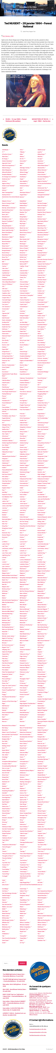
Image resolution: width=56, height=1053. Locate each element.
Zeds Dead (5, 940)
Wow (4, 931)
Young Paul (41, 936)
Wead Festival (6, 913)
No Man (40, 643)
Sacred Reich (42, 750)
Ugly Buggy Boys (25, 882)
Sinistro (22, 777)
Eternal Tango (24, 369)
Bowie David (24, 255)
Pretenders (41, 690)
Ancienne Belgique (44, 176)
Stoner (4, 815)
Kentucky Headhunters (27, 519)
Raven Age (23, 710)
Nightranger (24, 638)
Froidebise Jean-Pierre (9, 416)
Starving (40, 804)
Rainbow (41, 703)
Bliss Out (41, 237)
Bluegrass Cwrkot (43, 239)
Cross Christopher (43, 306)
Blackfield (5, 234)
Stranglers (23, 817)
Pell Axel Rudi (6, 667)
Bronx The (23, 259)
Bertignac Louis (7, 219)
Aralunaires (24, 183)
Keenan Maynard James (45, 517)
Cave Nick (41, 273)
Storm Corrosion (43, 815)
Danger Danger (25, 315)
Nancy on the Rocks (8, 629)
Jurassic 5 (5, 510)
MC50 (40, 586)
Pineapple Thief (25, 678)
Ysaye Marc (24, 938)
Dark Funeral (6, 318)
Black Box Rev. (42, 225)
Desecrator (5, 333)
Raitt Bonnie (6, 705)
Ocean (22, 647)
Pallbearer (23, 658)
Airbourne (41, 163)
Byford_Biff (23, 264)
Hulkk (22, 488)
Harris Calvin (6, 461)
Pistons (22, 681)
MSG (40, 622)
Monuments (24, 613)
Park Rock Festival (7, 663)
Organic (40, 652)
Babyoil (40, 201)
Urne (39, 888)
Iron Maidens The (7, 496)
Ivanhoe (22, 496)
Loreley (40, 559)
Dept (39, 331)
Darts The (41, 318)
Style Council (42, 822)
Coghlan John (6, 293)
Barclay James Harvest (9, 207)
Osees (40, 654)
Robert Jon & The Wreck (9, 732)
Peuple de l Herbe (7, 674)
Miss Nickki (23, 604)
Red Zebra (5, 714)
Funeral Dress (6, 420)
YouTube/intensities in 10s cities (37, 1035)
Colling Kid (41, 293)
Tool (21, 858)
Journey (5, 508)
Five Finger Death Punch (9, 391)
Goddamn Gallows (7, 440)
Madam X (5, 571)
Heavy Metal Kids (7, 470)
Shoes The (41, 770)
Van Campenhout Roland (45, 891)
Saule (40, 754)
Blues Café (23, 241)
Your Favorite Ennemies (9, 938)
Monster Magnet (43, 609)
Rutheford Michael (43, 748)
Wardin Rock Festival (44, 906)
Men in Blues (42, 593)
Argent (4, 188)
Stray (22, 820)
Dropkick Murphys (25, 356)
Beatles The (24, 212)
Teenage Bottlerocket (27, 842)
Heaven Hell (24, 467)
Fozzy (4, 405)
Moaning (23, 607)
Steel (40, 806)
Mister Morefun (42, 604)
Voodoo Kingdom (25, 904)
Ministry (23, 602)
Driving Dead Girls (8, 356)
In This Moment (25, 492)
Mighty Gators (24, 600)
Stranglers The (42, 817)
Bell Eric (22, 214)
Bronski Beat (6, 259)
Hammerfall (24, 456)
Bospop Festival (43, 252)
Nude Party (41, 645)
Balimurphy (6, 205)
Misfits (4, 604)
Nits (21, 643)
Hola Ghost (5, 479)
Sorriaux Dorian (25, 795)
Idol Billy (5, 492)
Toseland (41, 858)
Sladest (4, 786)
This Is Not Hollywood (26, 853)
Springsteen (24, 802)
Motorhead (41, 620)
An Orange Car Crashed (9, 176)
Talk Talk (41, 835)
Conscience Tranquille (27, 295)
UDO (39, 880)
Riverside (5, 730)
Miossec (40, 602)
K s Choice (41, 510)
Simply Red (5, 777)
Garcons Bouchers (43, 427)
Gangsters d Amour (26, 427)
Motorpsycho (6, 622)
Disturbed (41, 340)
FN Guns (40, 396)
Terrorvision (24, 847)
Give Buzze (23, 436)
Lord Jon (41, 557)
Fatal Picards (6, 382)
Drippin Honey (42, 354)
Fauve (40, 382)
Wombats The (24, 929)
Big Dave (5, 223)
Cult (21, 309)
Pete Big (40, 669)
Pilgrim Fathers (42, 676)
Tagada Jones (42, 833)
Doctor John (6, 345)
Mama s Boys (42, 573)
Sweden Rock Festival (27, 831)
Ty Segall (5, 876)
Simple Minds (42, 775)
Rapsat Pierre (42, 708)
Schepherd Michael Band (10, 761)
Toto (4, 860)
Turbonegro (24, 871)
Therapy (23, 851)
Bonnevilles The (43, 248)
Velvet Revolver (43, 895)
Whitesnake (6, 918)
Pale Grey (5, 658)
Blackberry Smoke (43, 232)
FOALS (4, 398)
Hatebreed (5, 463)
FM (21, 396)
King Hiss (5, 526)
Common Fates (7, 295)
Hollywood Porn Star (26, 479)
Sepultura (23, 766)
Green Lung (23, 447)
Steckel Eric (24, 806)
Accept (40, 158)
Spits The (41, 799)
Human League (42, 488)
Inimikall (40, 492)
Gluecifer (23, 438)
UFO (4, 882)
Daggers (41, 313)
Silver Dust (5, 775)
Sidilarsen (23, 772)
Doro (21, 349)
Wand (22, 906)
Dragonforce (6, 351)
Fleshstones (24, 394)
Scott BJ (40, 763)
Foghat (40, 398)
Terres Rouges (6, 847)
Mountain (23, 622)
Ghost (40, 431)
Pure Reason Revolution (9, 696)
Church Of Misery (7, 284)
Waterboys (23, 909)
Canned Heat (24, 270)
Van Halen (23, 893)
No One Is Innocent (8, 645)
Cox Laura (5, 304)
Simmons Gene (25, 775)
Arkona (4, 190)
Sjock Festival (42, 779)
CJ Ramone (41, 284)
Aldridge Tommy (25, 167)
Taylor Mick (6, 840)
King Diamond (42, 523)
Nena (39, 631)
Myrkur (22, 627)
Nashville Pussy (43, 629)
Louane (4, 562)
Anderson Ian (6, 179)
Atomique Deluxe (25, 192)
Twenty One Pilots (25, 874)
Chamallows (24, 275)
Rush (4, 748)
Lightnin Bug (42, 553)
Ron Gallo (5, 741)
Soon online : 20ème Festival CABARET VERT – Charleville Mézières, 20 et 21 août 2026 (14, 1003)
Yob (3, 936)
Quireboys (23, 701)
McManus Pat (42, 589)
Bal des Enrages (43, 203)
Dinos (4, 338)
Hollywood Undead (44, 479)
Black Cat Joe (24, 228)
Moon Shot (41, 613)
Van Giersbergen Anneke (9, 893)
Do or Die (5, 342)
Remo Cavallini (42, 719)
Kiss (4, 530)
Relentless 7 (6, 719)
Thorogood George (44, 853)
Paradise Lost (42, 661)
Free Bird (41, 409)
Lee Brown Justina (8, 548)
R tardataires (42, 701)
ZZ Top (22, 942)
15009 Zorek (42, 149)
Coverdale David (43, 302)
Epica (22, 367)
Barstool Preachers (8, 210)
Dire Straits (5, 340)
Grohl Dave (41, 447)
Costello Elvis (6, 302)
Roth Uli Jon (41, 743)
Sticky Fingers (42, 811)
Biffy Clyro (23, 221)
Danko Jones (42, 315)
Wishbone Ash (7, 927)
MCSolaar (5, 591)
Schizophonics (24, 761)
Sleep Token (6, 788)
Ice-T (22, 490)
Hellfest (40, 470)
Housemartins (42, 485)
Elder (22, 363)
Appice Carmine (43, 181)
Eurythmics (23, 371)
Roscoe (40, 741)
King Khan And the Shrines (28, 526)
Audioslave (41, 192)
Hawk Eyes (23, 463)
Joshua (40, 505)
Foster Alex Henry (43, 403)
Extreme (5, 378)
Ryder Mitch (6, 750)
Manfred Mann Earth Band (10, 575)
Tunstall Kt (5, 871)
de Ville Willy (24, 322)
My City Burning (43, 625)
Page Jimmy (24, 656)
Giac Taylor (6, 434)
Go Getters (41, 438)
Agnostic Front (7, 163)
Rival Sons (41, 728)
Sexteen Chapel (43, 766)
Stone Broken (6, 813)
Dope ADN (5, 349)
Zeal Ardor (41, 938)
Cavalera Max (24, 273)
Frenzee (22, 413)
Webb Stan (23, 913)
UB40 (22, 880)
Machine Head (42, 568)
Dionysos (41, 338)
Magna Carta (6, 573)
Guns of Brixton (42, 449)
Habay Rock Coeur (7, 452)
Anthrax (5, 181)
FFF (39, 385)
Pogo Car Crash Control (9, 685)
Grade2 (22, 445)
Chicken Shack (42, 279)
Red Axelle (41, 712)
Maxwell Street (24, 584)
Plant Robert (42, 683)
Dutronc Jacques (43, 358)
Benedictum (6, 216)
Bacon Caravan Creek (8, 203)
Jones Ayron (24, 503)
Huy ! (4, 490)
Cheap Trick (41, 277)
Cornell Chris (42, 297)
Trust (40, 869)
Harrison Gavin (24, 461)
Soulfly (40, 795)
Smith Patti (23, 790)
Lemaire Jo (23, 550)
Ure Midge (5, 888)
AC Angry (5, 158)
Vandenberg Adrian (44, 893)
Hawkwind (41, 463)
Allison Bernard (42, 170)
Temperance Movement (9, 844)
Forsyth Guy (24, 403)
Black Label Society (8, 230)
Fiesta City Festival (8, 389)
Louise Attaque (25, 562)
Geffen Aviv (6, 429)
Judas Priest (26, 31)
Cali (21, 268)
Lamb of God (6, 544)
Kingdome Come (7, 528)
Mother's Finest (43, 618)
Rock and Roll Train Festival (10, 734)
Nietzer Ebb (41, 636)
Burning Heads (24, 261)
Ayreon (22, 197)
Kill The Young (24, 521)
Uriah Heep (24, 888)
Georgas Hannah (7, 431)
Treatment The (24, 865)
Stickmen (23, 811)
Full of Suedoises (25, 418)
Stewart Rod (6, 811)
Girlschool (5, 436)
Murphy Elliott (6, 625)
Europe (40, 369)
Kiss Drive (23, 530)
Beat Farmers (6, 212)
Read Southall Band (8, 712)
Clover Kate (23, 288)
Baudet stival (42, 210)
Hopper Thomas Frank (44, 483)
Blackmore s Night (8, 237)
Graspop (41, 445)
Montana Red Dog (7, 613)
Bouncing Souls (7, 255)
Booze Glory (6, 252)
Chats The (23, 277)
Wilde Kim (23, 920)
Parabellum (23, 661)
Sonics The (23, 793)
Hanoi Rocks (24, 458)
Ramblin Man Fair (25, 705)
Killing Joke (41, 521)
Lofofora (23, 557)
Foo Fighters (24, 400)
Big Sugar (23, 223)
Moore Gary (41, 616)
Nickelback (23, 636)
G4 (3, 422)
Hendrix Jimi (42, 472)
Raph (22, 708)
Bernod (40, 216)
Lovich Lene (6, 564)
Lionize (40, 555)
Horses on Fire (24, 485)
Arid (21, 188)
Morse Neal (23, 618)
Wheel (22, 915)
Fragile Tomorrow (25, 405)
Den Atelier (41, 329)
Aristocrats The (43, 188)
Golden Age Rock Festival (10, 443)
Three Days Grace (25, 856)
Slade (40, 784)
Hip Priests (23, 476)
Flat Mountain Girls (43, 391)
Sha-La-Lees (6, 768)
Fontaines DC (6, 400)
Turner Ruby (6, 874)
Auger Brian (24, 194)
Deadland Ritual (43, 324)
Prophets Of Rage (43, 692)
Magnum (23, 573)
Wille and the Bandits (44, 920)
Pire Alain (5, 681)
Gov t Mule (5, 445)
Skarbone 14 (6, 781)
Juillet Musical (42, 508)
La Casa (22, 539)
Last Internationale (43, 544)
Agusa (22, 163)
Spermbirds (6, 799)
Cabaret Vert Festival (44, 264)
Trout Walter (6, 869)
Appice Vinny (6, 183)
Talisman (23, 835)
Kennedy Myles (7, 519)
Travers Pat (6, 865)
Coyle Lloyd (24, 304)
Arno (22, 190)
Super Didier (24, 829)
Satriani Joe (24, 754)
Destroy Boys (24, 333)
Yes (39, 933)
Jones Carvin (42, 503)
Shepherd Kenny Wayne (27, 770)
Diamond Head (7, 336)
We (39, 911)
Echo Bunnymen (43, 360)
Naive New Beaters (43, 627)
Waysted (23, 911)
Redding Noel (24, 714)
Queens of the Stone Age (10, 701)
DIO (21, 338)
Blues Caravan (42, 241)
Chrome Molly (24, 282)
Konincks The (6, 532)
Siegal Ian (41, 772)
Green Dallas (6, 447)
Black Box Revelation (8, 228)
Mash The (5, 580)
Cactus (4, 266)
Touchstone (24, 860)
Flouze (4, 396)
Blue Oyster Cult (25, 239)
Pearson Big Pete (25, 665)
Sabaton (23, 750)
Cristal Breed (24, 306)
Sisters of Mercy (25, 779)
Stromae (5, 822)
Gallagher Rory (7, 425)
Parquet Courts (25, 663)
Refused (41, 717)
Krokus (22, 537)
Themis (4, 851)
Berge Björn (24, 216)
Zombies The (42, 940)
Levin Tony (23, 553)
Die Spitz (41, 336)
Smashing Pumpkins (8, 790)
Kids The (5, 521)
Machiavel (23, 568)
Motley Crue (24, 620)
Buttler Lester (42, 261)
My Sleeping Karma (8, 627)
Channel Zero (42, 275)
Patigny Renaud (43, 663)
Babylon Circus (7, 201)
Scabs (4, 759)
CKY (4, 286)
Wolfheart (41, 927)
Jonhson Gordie (25, 505)
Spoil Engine (6, 802)
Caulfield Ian (6, 273)
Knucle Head (42, 530)
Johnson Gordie (7, 503)
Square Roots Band (44, 802)
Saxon (22, 757)
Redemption (42, 714)
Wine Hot (5, 924)
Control (40, 295)
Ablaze (22, 156)
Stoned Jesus (42, 813)
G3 (39, 420)
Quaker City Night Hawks (45, 699)
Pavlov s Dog (6, 665)
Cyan (39, 311)
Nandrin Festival (25, 629)
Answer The (42, 179)
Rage (4, 703)
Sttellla (22, 822)
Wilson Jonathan (25, 922)
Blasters (22, 237)
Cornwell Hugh (7, 300)
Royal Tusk (23, 745)
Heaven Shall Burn (43, 467)
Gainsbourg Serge (43, 422)
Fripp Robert (42, 413)
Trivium (40, 867)
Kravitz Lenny (24, 535)
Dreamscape (24, 354)
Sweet (40, 831)
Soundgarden (6, 797)
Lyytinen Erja (42, 566)
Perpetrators (24, 669)
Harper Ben (41, 458)
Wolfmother (6, 929)
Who (22, 918)
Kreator (40, 535)
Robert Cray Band (43, 730)
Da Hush (23, 313)
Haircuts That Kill (43, 452)
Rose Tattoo (24, 743)
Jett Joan (23, 501)
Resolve (22, 721)
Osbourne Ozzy (25, 654)
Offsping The (6, 649)
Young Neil (23, 936)
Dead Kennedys (25, 324)
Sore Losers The (7, 795)
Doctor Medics (24, 345)
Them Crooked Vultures (45, 849)
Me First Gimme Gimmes (27, 591)
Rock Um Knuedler (25, 734)
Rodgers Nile (6, 739)
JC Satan (5, 499)
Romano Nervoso (43, 739)
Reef (4, 717)
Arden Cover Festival (8, 185)
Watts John (41, 909)
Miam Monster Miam (44, 598)
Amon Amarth (42, 174)
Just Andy (23, 510)
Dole (21, 347)
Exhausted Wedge (43, 371)
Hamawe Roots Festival (9, 456)
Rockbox (41, 734)
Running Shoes (42, 745)
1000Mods (5, 149)
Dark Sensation (25, 318)
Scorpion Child (7, 763)
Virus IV (40, 900)
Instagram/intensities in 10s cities (38, 1032)
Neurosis (5, 634)
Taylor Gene (41, 838)
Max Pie (4, 584)
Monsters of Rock (43, 611)
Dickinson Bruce (25, 336)
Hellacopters (24, 470)
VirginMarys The (25, 900)
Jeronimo (23, 499)
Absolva (40, 156)
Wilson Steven (43, 922)
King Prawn (41, 526)
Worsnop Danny (43, 929)
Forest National (7, 403)
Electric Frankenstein (8, 365)
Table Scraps (24, 833)
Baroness (23, 207)
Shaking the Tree (43, 768)
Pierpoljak (5, 676)
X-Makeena (5, 933)
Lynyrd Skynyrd (25, 566)
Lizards (4, 557)
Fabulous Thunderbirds (27, 378)
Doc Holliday (42, 342)
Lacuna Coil (24, 541)
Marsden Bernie (43, 577)
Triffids (4, 867)
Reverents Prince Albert (9, 725)
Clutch (40, 288)
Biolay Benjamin (7, 225)
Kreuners (5, 537)
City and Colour (25, 284)
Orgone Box (6, 654)
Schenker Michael (44, 759)
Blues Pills (5, 243)
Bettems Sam (24, 219)
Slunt (40, 788)
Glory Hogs (41, 436)
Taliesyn (5, 835)
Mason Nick (23, 580)
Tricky (40, 865)
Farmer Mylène (24, 380)
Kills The (5, 523)
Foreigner (41, 400)
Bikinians (41, 223)
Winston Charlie (25, 924)
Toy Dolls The (6, 862)
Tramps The (41, 862)
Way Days (5, 911)
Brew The (5, 257)
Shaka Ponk (24, 768)
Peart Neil (41, 665)
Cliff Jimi (5, 288)
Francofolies (6, 407)
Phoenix (22, 674)
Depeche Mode (7, 331)
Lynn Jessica (6, 566)
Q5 (21, 699)
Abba (22, 154)
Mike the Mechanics (8, 602)
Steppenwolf (24, 808)
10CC (22, 149)
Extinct (40, 374)
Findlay (22, 389)
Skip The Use (24, 784)
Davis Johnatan (7, 320)
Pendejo (40, 667)
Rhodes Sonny (42, 725)
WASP (4, 909)
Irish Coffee (23, 494)
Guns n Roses (24, 449)
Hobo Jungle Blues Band (45, 476)
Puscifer (40, 696)
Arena (40, 185)
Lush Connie (42, 564)
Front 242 (23, 416)
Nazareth (5, 631)
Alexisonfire (42, 167)
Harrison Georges (43, 461)
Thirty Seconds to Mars (9, 853)
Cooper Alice (6, 297)
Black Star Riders (7, 232)
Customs (23, 311)
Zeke (22, 940)
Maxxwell (41, 584)
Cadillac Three (24, 266)
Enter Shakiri (6, 367)
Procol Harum (24, 692)
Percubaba (5, 669)
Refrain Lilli (23, 717)
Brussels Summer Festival (45, 259)
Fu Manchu (41, 416)
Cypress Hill (6, 313)
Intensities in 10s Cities (28, 7)
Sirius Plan (5, 779)
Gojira (40, 440)
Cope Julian (24, 297)
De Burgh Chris (42, 320)
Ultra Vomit (5, 884)
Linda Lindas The (25, 555)
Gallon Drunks (24, 425)
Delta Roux (23, 329)
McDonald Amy (25, 589)
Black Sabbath (42, 230)
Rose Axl (5, 743)
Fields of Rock (24, 387)
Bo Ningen (41, 243)
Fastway (40, 380)
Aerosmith (23, 161)
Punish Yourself (25, 694)
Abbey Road (42, 154)
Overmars (5, 656)
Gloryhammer (6, 438)
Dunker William (24, 358)
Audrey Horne (6, 194)
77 (3, 152)
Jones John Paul (7, 505)
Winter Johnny (42, 924)
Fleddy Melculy (7, 394)
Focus (22, 398)
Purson (22, 696)
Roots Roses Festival (26, 741)
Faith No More (6, 380)
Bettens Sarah (42, 219)
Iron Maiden (41, 494)
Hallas (4, 454)
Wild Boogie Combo (8, 920)
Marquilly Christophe (26, 577)
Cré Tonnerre (6, 306)
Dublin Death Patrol (8, 358)
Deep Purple (24, 327)
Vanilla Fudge (6, 895)
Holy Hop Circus (7, 481)
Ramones (5, 708)
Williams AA (6, 922)
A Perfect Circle (7, 154)
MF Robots (23, 598)
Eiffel (4, 363)
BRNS (40, 257)
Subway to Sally (7, 826)
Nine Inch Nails (24, 640)
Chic (21, 279)
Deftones (5, 329)
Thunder (41, 856)
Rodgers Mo (41, 736)
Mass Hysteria (42, 580)
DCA (21, 320)
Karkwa (22, 514)
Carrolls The (41, 270)
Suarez (4, 824)
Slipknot (23, 788)
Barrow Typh (42, 207)
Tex (21, 849)
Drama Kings (24, 351)
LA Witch (5, 541)
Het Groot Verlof (7, 474)
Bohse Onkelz (24, 246)
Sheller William (7, 770)
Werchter (41, 913)
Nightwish (41, 638)
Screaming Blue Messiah (9, 766)
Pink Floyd (41, 678)
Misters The (6, 607)
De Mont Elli (6, 322)
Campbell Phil (42, 268)
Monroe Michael (25, 609)
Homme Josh (24, 481)
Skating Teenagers (26, 781)
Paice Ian (41, 656)
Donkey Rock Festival (44, 347)
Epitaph (40, 367)
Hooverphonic (24, 483)
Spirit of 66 (24, 799)
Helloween (5, 472)
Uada (4, 880)
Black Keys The (42, 228)
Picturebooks (42, 674)
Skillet (4, 784)
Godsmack (23, 440)
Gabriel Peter (24, 422)
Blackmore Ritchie (43, 234)
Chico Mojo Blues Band (9, 282)
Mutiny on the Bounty (26, 625)
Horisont (5, 485)
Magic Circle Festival (44, 571)
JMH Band (41, 501)
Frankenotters (24, 407)
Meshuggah (24, 595)
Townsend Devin (43, 860)
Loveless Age (42, 562)
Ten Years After (42, 844)
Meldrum (5, 593)
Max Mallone (42, 582)
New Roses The (42, 634)
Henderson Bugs (25, 472)
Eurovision (5, 371)
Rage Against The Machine (28, 703)
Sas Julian (5, 754)
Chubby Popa (42, 282)
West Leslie (6, 915)
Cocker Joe (41, 291)
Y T (21, 933)
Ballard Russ (24, 205)
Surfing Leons (6, 831)
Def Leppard (42, 327)
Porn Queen (24, 687)
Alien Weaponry (7, 170)
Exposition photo (25, 374)
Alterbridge (41, 172)
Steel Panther (6, 808)
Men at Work (24, 593)
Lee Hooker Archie (26, 548)
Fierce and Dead (43, 387)
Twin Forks (41, 874)
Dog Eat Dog (42, 345)
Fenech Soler (24, 385)
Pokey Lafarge (24, 685)
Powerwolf (23, 690)
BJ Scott (23, 225)
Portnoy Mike (42, 687)
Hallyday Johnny (25, 454)
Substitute (41, 824)
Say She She (42, 757)
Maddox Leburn (25, 571)
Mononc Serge (6, 609)
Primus (4, 692)
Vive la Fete (23, 902)
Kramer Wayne (7, 535)
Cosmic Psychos (25, 300)
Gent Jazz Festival (43, 429)
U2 (39, 876)
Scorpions (23, 763)
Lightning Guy (6, 555)
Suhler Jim (41, 826)
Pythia (4, 699)
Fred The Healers (25, 409)
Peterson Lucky (25, 672)
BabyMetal (23, 201)
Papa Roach (41, 658)
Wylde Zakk (41, 931)
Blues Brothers (7, 241)
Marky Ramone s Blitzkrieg (10, 577)
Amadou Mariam (7, 174)
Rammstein (41, 705)
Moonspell (23, 616)
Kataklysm (41, 514)
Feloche (5, 385)
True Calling (24, 869)
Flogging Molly (42, 394)
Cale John (5, 268)
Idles (39, 490)
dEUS (40, 333)
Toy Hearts (23, 862)
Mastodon (23, 582)
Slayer (40, 786)
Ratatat (4, 710)
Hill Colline (5, 476)
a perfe (40, 152)
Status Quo (6, 806)
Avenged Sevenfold (44, 194)
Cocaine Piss (6, 291)
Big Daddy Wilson (43, 221)
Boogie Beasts (7, 250)
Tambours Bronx (7, 838)
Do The (22, 342)
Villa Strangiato (42, 897)
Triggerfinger (24, 867)
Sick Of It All (6, 772)
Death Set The (6, 327)
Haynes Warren (7, 465)
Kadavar (5, 512)
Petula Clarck (42, 672)
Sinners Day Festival (44, 777)
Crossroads (6, 309)
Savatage (5, 757)
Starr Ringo (23, 804)
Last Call (23, 544)
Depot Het (23, 331)
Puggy (4, 694)
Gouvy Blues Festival (44, 443)
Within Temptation (26, 927)
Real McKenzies (25, 712)
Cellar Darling (6, 275)
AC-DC (22, 158)
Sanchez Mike (24, 752)
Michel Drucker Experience (10, 600)
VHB (21, 897)
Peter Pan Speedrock (8, 672)
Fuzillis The (23, 420)
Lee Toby (5, 550)
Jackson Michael (43, 496)
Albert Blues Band (43, 165)
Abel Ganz (5, 156)
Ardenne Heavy (25, 185)
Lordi (4, 559)
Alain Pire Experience (8, 165)
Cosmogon (41, 300)
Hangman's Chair (43, 456)
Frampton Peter (42, 405)
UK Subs (40, 882)
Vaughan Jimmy (25, 895)
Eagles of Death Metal (27, 360)
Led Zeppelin (42, 546)
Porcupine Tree (7, 687)
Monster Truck (25, 611)
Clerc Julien (41, 286)
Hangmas (5, 458)
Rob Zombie (24, 730)
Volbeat (40, 902)
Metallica (41, 595)
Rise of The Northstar (26, 728)
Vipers (4, 900)
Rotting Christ (6, 745)
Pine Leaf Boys (6, 678)
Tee (3, 842)
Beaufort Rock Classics (45, 212)
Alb (21, 165)
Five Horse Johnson (26, 391)
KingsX (22, 528)
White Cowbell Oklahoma (45, 915)
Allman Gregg (24, 172)
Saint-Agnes (6, 752)
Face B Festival (42, 378)
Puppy (40, 694)
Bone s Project (24, 248)
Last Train (5, 546)
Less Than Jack (7, 553)
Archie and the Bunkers (45, 183)
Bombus (40, 246)
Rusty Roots (24, 748)
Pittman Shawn (42, 681)
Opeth (40, 649)
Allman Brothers (7, 172)
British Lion (23, 257)
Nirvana (4, 643)
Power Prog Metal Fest (9, 690)
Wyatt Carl (23, 931)
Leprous (40, 550)
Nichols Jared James (8, 636)
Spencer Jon (42, 797)
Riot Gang (5, 728)
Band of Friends (43, 205)
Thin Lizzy (41, 851)
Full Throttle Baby (43, 418)
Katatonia (5, 517)
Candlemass (6, 270)
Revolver (23, 725)
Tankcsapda (24, 838)
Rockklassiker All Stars (27, 736)
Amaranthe (23, 174)
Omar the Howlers (25, 649)
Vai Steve (5, 891)
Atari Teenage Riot (8, 192)
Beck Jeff (5, 214)
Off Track (41, 647)
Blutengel (23, 243)
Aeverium (41, 161)
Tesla (40, 847)
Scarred (22, 759)
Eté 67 (4, 369)
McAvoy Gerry (6, 589)
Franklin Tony (42, 407)
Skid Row (41, 781)
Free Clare (5, 413)
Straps (4, 820)
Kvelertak (41, 537)
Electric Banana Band (44, 363)
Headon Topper (25, 465)
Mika (39, 600)
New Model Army (25, 634)
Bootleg (40, 250)
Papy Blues (5, 661)
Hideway (23, 474)
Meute (4, 598)
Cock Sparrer (24, 291)
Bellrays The (42, 214)
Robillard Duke (42, 732)
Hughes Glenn (6, 488)
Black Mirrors (24, 230)
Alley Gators (24, 170)
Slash (22, 786)
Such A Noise (24, 826)
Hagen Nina (23, 452)
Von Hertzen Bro (7, 904)
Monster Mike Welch (8, 611)
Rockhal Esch (7, 736)
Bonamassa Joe (7, 248)
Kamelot (23, 512)
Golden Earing (24, 443)
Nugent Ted (32, 31)
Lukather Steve (25, 564)
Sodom (40, 790)
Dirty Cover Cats (25, 340)
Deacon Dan (41, 322)
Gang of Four (6, 427)
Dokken (4, 347)
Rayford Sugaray (43, 710)
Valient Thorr (24, 891)
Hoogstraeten (6, 483)
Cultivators (41, 309)
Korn (22, 532)
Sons (39, 793)
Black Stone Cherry (26, 232)
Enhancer (41, 365)
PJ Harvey (23, 683)
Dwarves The (6, 360)
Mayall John (6, 586)
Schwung (41, 761)
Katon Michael (24, 517)
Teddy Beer (41, 840)
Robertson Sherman (26, 732)
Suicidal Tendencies (8, 829)
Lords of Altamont (25, 559)
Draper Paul (41, 351)
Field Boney (6, 387)
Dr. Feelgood (42, 349)
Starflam (5, 804)
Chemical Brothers (8, 279)
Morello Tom (6, 618)
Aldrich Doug (6, 167)
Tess (4, 849)
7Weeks (22, 152)
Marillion (23, 575)
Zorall (4, 942)
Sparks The (23, 797)
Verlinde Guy (6, 897)
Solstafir (5, 793)
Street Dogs (41, 820)
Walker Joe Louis (7, 906)
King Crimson (24, 523)
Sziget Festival (6, 833)
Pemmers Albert (25, 667)
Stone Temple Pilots (26, 813)
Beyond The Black (8, 221)
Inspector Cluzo (7, 494)
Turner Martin (42, 871)
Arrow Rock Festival (44, 190)
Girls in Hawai (42, 434)
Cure (4, 311)
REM (21, 719)
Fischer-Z (41, 389)
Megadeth (41, 591)
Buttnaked (5, 264)
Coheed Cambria (25, 293)
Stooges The (24, 815)
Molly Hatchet (42, 607)
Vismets (5, 902)
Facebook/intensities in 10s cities (37, 1029)
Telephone (41, 842)
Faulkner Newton (25, 382)
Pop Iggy (41, 685)
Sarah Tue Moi (42, 752)
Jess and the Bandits (44, 499)
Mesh (4, 595)
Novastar (23, 645)
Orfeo (22, 652)
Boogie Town (24, 250)
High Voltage (42, 474)
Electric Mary (24, 365)
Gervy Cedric (24, 431)
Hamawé (41, 454)
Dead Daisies (6, 324)
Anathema (23, 176)
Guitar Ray (5, 449)
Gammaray (41, 425)
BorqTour (23, 252)
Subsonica (23, 824)
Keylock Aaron (42, 519)
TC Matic (23, 840)
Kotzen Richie (42, 532)
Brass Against (42, 255)
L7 (3, 539)
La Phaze (41, 539)
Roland (22, 739)
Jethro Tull (5, 501)
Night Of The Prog (7, 638)
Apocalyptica (24, 181)
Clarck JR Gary (24, 286)
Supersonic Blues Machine (46, 829)
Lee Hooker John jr (43, 548)
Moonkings (6, 616)
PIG (21, 676)
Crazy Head (41, 304)
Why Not (41, 918)
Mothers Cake (6, 620)
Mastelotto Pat (6, 582)
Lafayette (41, 541)
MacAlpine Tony (7, 568)
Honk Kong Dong (43, 481)
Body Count (6, 246)
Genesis (22, 429)
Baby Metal (41, 197)
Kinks (40, 528)
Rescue (4, 721)
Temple (22, 844)
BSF (3, 261)
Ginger (22, 434)
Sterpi (40, 808)
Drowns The (42, 356)
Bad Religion (24, 203)
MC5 (22, 586)
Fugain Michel (6, 418)
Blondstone (6, 239)
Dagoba (5, 315)
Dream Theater (7, 354)
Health (4, 467)
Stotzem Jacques (7, 817)
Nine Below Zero (7, 640)
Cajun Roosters (42, 266)
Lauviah (22, 546)
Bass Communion (25, 210)
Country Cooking (25, 302)
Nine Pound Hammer (44, 640)
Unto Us (40, 884)
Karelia (4, 514)
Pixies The (5, 683)
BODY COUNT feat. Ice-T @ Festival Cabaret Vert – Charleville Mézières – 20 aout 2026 (14, 996)
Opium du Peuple (7, 652)
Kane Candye (42, 512)
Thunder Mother (7, 858)
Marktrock (41, 575)
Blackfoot (23, 234)
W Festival (41, 904)
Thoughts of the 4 (7, 856)
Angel (22, 179)
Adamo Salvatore (7, 161)
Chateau (5, 277)
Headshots (41, 465)
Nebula (22, 631)
